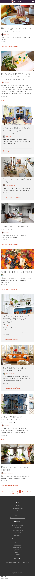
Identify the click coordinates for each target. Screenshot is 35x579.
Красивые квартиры (18, 525)
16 (18, 494)
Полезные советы (17, 530)
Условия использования (17, 518)
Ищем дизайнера (18, 508)
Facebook (18, 542)
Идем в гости (17, 527)
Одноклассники (17, 550)
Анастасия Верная (10, 185)
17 (20, 494)
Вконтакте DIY (17, 547)
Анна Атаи (6, 34)
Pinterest (17, 555)
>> (24, 494)
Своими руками (17, 532)
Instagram (17, 552)
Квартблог (6, 82)
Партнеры (17, 510)
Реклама (17, 515)
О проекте (17, 505)
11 (30, 491)
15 (15, 494)
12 (32, 491)
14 (13, 494)
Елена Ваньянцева (8, 275)
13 (10, 494)
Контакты (17, 513)
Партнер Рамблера (17, 573)
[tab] (17, 1)
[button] (33, 2)
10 (27, 491)
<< (2, 491)
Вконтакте (17, 545)
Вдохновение (17, 535)
